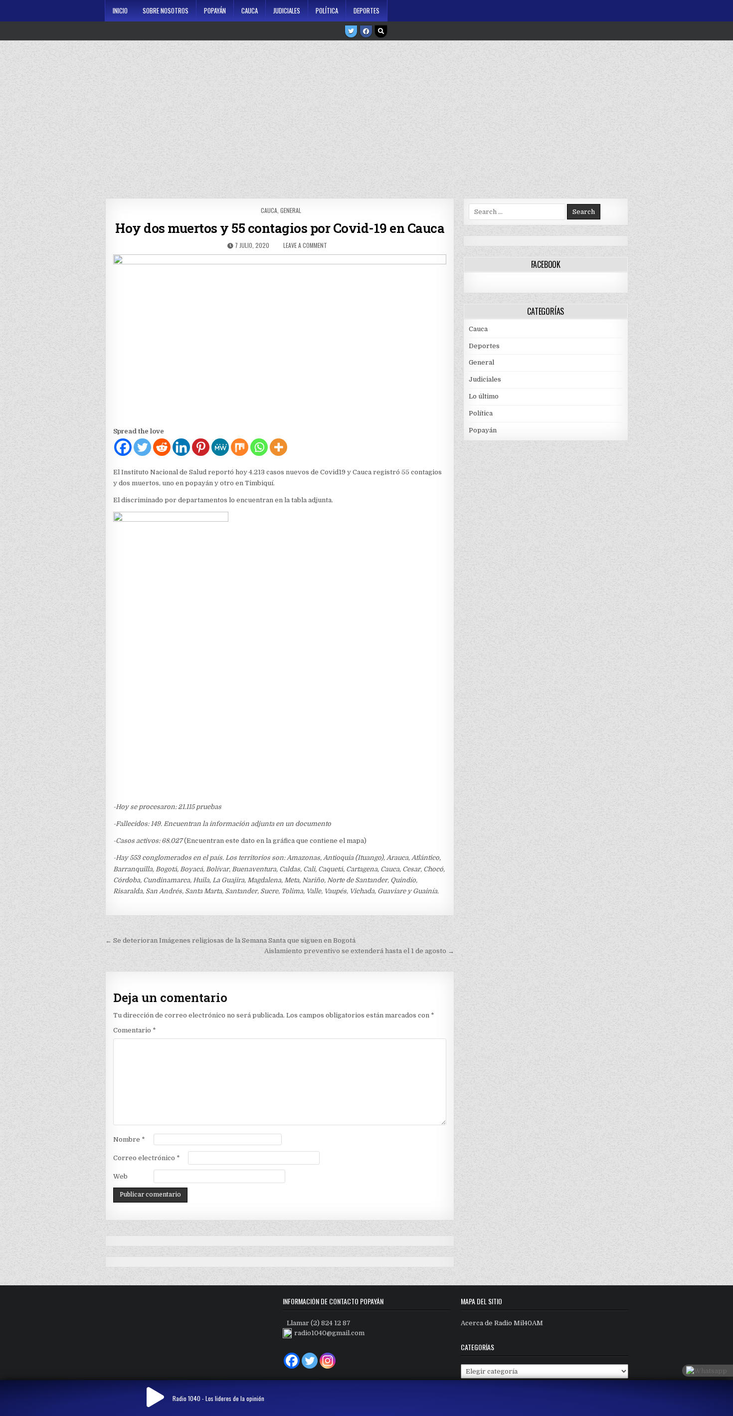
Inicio (120, 10)
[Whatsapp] (259, 447)
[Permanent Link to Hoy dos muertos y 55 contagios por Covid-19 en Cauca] (279, 337)
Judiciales (286, 10)
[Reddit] (162, 447)
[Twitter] (351, 31)
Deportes (366, 10)
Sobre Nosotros (165, 10)
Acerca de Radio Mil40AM (502, 1323)
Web (120, 1176)
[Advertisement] (366, 116)
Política (327, 10)
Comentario (134, 1030)
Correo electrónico (146, 1158)
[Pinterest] (200, 447)
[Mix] (239, 447)
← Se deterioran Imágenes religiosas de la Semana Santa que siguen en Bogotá (230, 940)
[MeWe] (220, 447)
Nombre (129, 1139)
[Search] (381, 31)
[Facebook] (366, 31)
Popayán (215, 10)
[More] (278, 447)
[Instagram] (328, 1361)
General (290, 210)
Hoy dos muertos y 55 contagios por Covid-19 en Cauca (279, 227)
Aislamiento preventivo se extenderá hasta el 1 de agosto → (359, 951)
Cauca (249, 10)
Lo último (484, 396)
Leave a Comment (305, 245)
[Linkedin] (181, 447)
